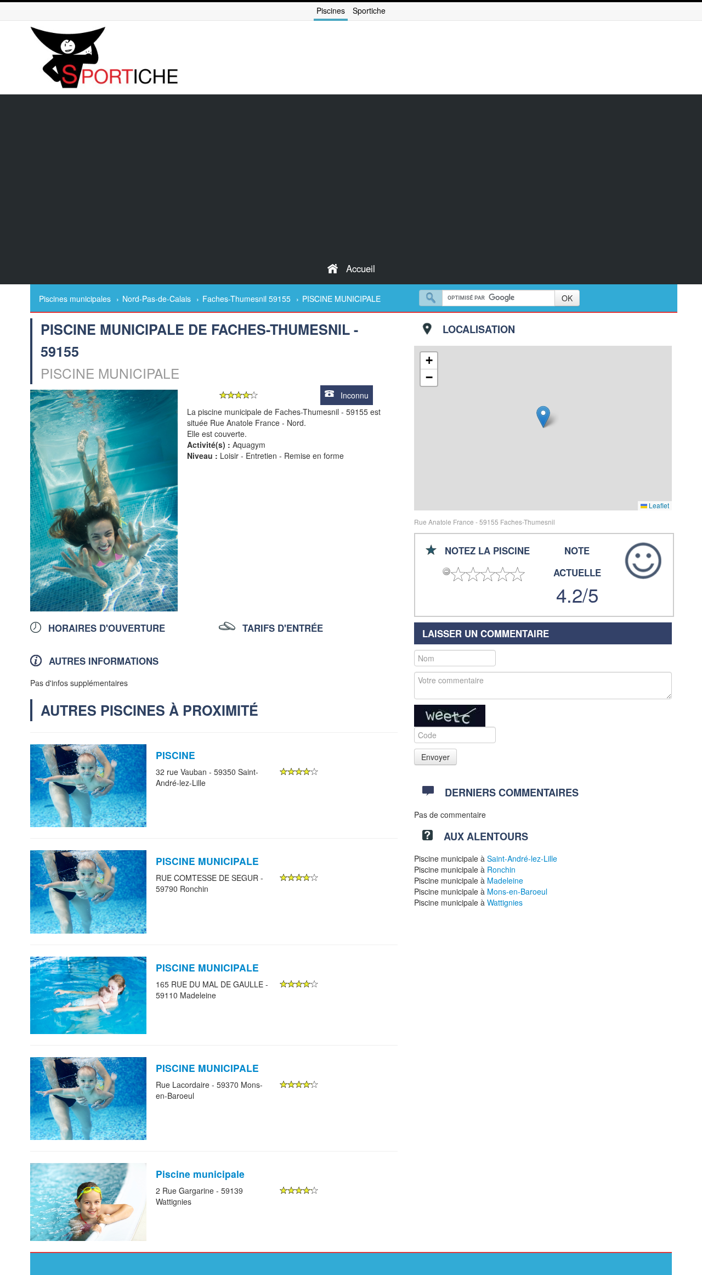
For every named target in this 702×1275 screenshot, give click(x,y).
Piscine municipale (200, 1174)
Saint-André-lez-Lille (522, 858)
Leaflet (658, 505)
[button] (543, 417)
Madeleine (505, 880)
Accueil (360, 268)
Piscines (330, 10)
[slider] (238, 394)
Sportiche (369, 10)
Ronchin (501, 869)
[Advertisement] (351, 171)
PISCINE (175, 755)
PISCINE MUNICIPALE (207, 861)
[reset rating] (446, 571)
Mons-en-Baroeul (517, 891)
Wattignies (505, 902)
